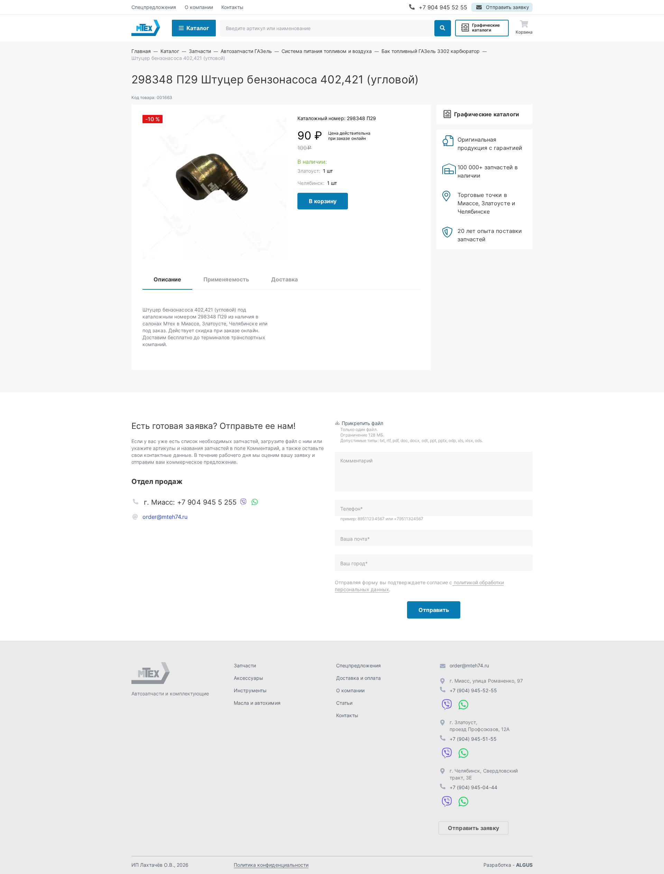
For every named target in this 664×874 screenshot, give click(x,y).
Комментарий (356, 460)
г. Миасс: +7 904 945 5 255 (190, 502)
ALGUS (524, 865)
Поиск (442, 28)
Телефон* (351, 509)
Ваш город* (354, 563)
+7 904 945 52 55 (443, 7)
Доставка (284, 279)
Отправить (433, 609)
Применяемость (226, 279)
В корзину (322, 201)
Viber (243, 502)
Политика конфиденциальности (271, 865)
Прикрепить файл (363, 423)
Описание (167, 279)
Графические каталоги (486, 27)
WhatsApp (254, 502)
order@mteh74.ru (165, 516)
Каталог (197, 28)
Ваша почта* (355, 539)
